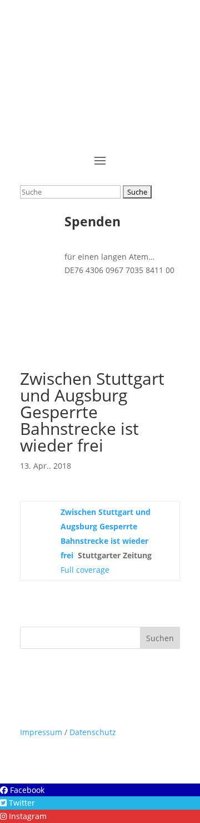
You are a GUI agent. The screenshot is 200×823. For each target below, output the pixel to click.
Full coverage (85, 569)
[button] (22, 790)
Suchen (160, 638)
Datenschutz (92, 732)
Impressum (41, 732)
